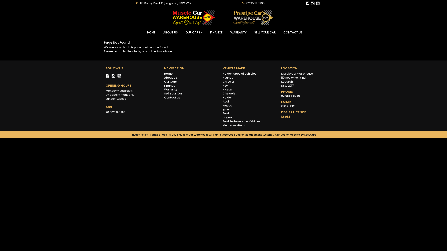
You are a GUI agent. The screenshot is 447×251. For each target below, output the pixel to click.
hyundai (228, 78)
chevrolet (230, 94)
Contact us (292, 32)
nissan (227, 90)
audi (226, 102)
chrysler (228, 82)
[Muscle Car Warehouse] (193, 17)
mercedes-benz (234, 125)
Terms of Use (159, 134)
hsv (225, 86)
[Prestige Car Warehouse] (253, 17)
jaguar (228, 117)
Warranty (238, 32)
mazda (227, 106)
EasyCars (310, 134)
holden (228, 98)
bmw (226, 110)
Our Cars (193, 32)
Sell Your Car (265, 32)
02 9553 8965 (255, 3)
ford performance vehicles (242, 121)
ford (226, 113)
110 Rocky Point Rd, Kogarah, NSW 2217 (165, 3)
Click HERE (288, 106)
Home (151, 32)
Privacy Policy (140, 134)
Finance (216, 32)
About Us (170, 32)
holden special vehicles (239, 74)
